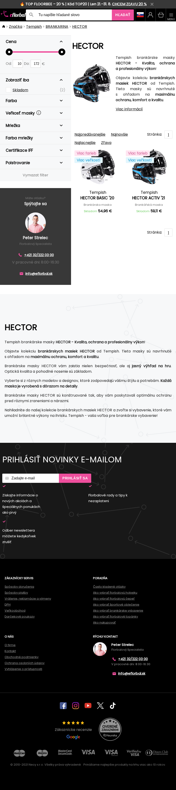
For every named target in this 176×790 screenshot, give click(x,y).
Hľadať (122, 15)
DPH (8, 604)
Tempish (34, 26)
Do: (27, 63)
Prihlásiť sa (75, 478)
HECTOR (79, 26)
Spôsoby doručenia (19, 586)
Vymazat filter (35, 175)
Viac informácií (129, 109)
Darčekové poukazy (20, 616)
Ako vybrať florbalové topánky (115, 616)
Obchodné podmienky (21, 657)
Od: (9, 63)
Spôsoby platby (16, 592)
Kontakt (10, 651)
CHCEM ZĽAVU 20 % (129, 4)
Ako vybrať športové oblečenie (116, 604)
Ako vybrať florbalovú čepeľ (114, 598)
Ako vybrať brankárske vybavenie (118, 610)
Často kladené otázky (109, 586)
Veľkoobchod (15, 610)
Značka (15, 26)
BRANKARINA (57, 26)
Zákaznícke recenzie (73, 729)
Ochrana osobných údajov (24, 663)
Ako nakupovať (104, 622)
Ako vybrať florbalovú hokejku (115, 592)
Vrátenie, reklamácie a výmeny (28, 598)
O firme (10, 645)
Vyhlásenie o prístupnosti (23, 669)
